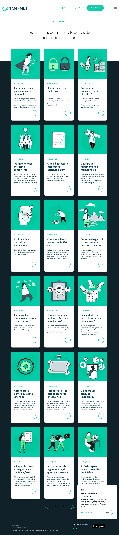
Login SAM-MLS (79, 8)
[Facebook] (73, 529)
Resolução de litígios (40, 530)
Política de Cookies (29, 530)
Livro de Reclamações (52, 530)
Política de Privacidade (17, 530)
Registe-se (95, 8)
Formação (67, 8)
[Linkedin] (76, 529)
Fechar (106, 513)
